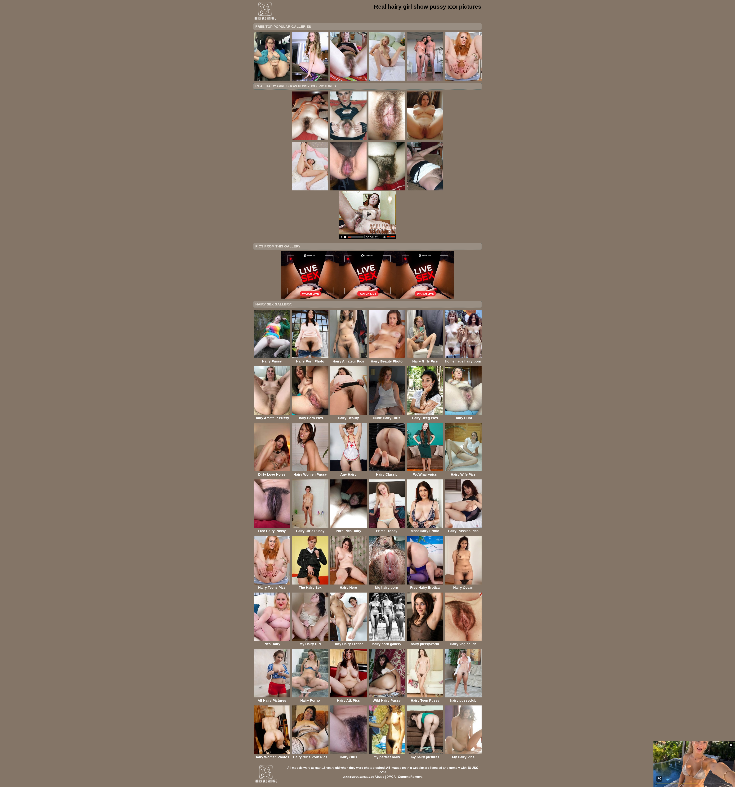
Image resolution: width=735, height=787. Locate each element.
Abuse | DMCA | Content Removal (399, 776)
